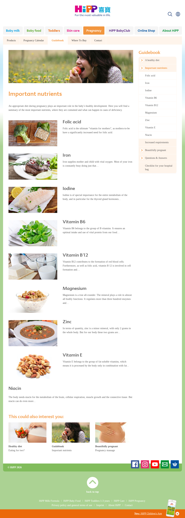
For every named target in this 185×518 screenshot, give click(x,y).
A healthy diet (152, 60)
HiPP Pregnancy (137, 501)
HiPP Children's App (148, 513)
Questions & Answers (156, 158)
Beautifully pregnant (155, 150)
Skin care (73, 30)
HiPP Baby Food (72, 501)
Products (11, 40)
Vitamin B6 (74, 222)
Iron (67, 155)
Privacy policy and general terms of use (72, 505)
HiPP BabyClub (119, 30)
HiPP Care (119, 501)
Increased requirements (157, 142)
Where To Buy (79, 40)
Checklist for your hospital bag (158, 167)
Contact (98, 40)
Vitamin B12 (75, 255)
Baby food (34, 30)
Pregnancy (93, 30)
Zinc (67, 322)
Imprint (100, 505)
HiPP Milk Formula (49, 501)
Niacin (14, 389)
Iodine (69, 189)
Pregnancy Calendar (33, 40)
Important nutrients (156, 68)
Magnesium (75, 289)
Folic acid (72, 122)
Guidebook (58, 40)
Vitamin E (72, 355)
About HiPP (170, 30)
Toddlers (54, 30)
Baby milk (13, 30)
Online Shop (146, 30)
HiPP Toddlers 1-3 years (97, 501)
